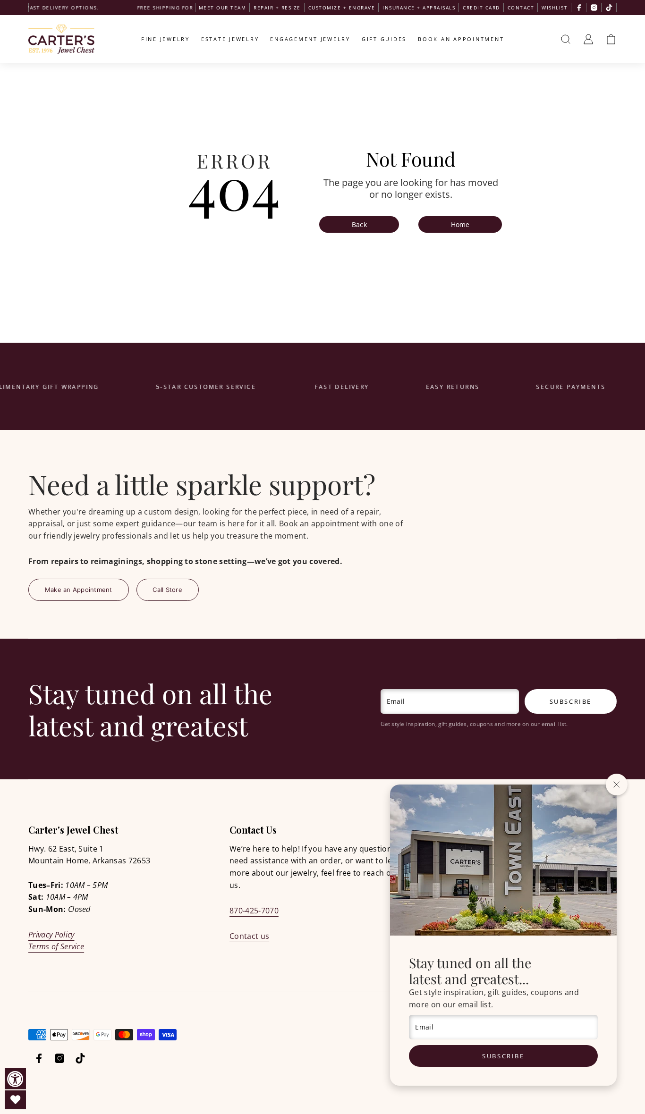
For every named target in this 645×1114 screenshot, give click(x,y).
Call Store (167, 589)
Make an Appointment (78, 589)
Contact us (249, 936)
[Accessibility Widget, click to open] (15, 1078)
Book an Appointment (461, 38)
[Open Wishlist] (15, 1099)
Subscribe (503, 1056)
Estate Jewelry (230, 38)
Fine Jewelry (165, 38)
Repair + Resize (277, 7)
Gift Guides (384, 38)
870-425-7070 (254, 910)
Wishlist (555, 7)
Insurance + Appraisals (418, 7)
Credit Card (481, 7)
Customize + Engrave (341, 7)
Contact (521, 7)
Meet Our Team (222, 7)
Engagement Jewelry (310, 38)
